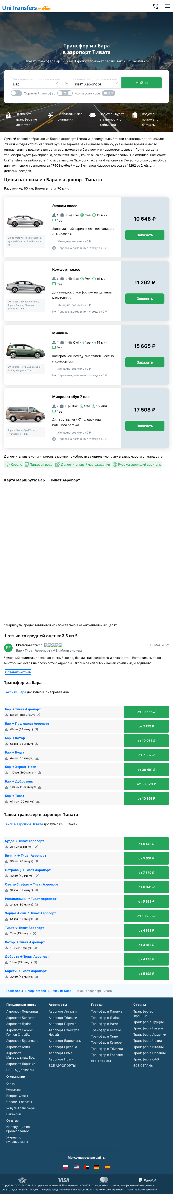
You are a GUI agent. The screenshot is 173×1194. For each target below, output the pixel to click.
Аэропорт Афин (18, 1047)
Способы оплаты (19, 1102)
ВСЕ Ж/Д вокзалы (20, 1070)
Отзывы (12, 1120)
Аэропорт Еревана (63, 1047)
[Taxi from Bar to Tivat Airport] (76, 1167)
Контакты (13, 1089)
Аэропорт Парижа (63, 1024)
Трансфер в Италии (148, 1047)
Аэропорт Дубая (19, 1024)
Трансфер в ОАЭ (146, 1059)
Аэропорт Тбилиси (63, 1018)
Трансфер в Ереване (107, 1055)
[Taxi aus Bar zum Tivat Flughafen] (96, 1167)
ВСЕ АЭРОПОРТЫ (62, 1065)
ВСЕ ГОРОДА (101, 1061)
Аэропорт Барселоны (65, 1040)
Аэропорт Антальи (63, 1011)
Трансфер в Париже (106, 1011)
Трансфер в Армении (149, 1034)
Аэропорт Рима (60, 1053)
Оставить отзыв (18, 672)
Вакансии (13, 1114)
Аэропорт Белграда (21, 1018)
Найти (142, 82)
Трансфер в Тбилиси (107, 1049)
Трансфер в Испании (149, 1053)
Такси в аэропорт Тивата (23, 824)
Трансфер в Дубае (105, 1018)
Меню (167, 6)
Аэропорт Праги (61, 1059)
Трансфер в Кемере (106, 1042)
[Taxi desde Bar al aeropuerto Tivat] (107, 1167)
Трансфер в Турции (148, 1022)
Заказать (145, 235)
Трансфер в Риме (104, 1024)
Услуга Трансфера (20, 1108)
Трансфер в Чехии (147, 1040)
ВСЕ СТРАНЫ (143, 1065)
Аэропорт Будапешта (22, 1040)
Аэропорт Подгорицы (22, 1011)
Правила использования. (142, 1189)
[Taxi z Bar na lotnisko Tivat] (65, 1167)
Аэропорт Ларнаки (20, 1064)
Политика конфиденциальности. (106, 1189)
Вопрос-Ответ (17, 1096)
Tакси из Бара (15, 692)
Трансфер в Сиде (104, 1036)
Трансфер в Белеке (106, 1030)
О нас (10, 1083)
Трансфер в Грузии (148, 1028)
